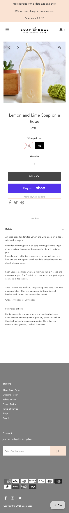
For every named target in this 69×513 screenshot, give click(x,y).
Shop (5, 413)
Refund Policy (9, 399)
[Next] (18, 47)
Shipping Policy (10, 394)
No (39, 146)
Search (6, 418)
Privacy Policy (9, 404)
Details (8, 228)
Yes (28, 146)
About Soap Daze (11, 390)
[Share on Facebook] (10, 203)
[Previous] (9, 47)
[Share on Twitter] (16, 203)
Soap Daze (27, 505)
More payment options (34, 196)
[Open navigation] (7, 29)
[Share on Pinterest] (22, 203)
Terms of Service (10, 408)
